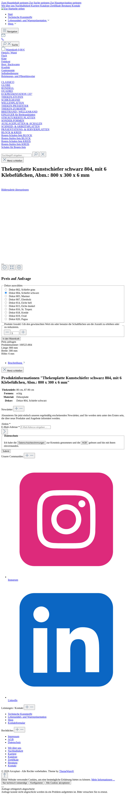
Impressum (13, 736)
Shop (10, 719)
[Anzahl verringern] (7, 332)
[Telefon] (2, 39)
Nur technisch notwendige (15, 783)
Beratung (67, 5)
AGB (84, 443)
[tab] (16, 362)
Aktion (5, 424)
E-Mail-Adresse (10, 427)
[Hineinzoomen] (19, 267)
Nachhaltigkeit (23, 5)
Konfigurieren (36, 783)
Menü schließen (14, 161)
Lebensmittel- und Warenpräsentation (27, 716)
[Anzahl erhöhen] (23, 332)
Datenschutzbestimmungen (31, 443)
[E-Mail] (3, 36)
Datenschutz (14, 742)
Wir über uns (8, 5)
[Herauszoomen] (4, 267)
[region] (63, 232)
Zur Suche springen (39, 2)
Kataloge (45, 5)
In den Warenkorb (11, 338)
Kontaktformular (16, 722)
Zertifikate (56, 5)
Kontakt (76, 5)
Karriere (35, 5)
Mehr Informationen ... (103, 779)
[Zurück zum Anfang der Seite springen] (4, 775)
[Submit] (4, 431)
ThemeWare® (66, 771)
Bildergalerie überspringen (15, 189)
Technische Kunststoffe (20, 714)
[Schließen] (2, 264)
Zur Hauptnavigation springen (65, 2)
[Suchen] (35, 154)
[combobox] (16, 155)
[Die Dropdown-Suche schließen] (43, 154)
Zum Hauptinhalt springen (15, 2)
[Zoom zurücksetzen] (12, 267)
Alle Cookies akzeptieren (58, 783)
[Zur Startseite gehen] (13, 8)
